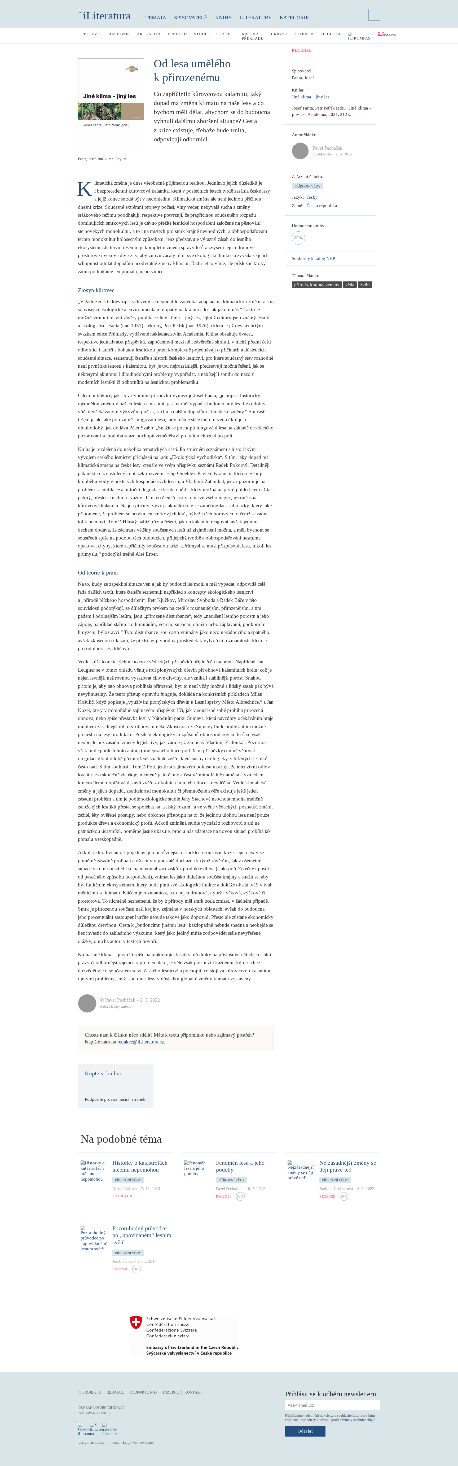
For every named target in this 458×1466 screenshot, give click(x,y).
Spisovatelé (190, 17)
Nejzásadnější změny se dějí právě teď (347, 1166)
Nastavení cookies (95, 1413)
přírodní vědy (307, 186)
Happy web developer (137, 1443)
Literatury (256, 17)
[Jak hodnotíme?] (329, 226)
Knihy (223, 17)
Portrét (225, 34)
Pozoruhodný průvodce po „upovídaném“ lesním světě (141, 1235)
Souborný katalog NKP (313, 258)
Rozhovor (118, 34)
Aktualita (149, 34)
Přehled (177, 34)
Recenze (90, 34)
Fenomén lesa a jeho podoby (240, 1166)
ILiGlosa (331, 34)
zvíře (365, 284)
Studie (201, 34)
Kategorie (294, 17)
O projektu (90, 1392)
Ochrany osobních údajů (358, 1420)
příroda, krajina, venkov (317, 284)
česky (312, 197)
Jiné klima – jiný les (310, 96)
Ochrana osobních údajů (101, 1408)
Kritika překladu (253, 36)
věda (349, 284)
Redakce (115, 1392)
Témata (156, 17)
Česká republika (322, 205)
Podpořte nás (143, 1392)
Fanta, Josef (303, 77)
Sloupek (304, 34)
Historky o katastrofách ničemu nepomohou (140, 1166)
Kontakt (193, 1392)
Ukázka (279, 34)
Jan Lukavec (122, 1261)
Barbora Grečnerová (336, 1188)
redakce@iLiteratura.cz (140, 1042)
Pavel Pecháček (229, 1188)
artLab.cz (97, 1443)
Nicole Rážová (124, 1188)
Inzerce (171, 1392)
